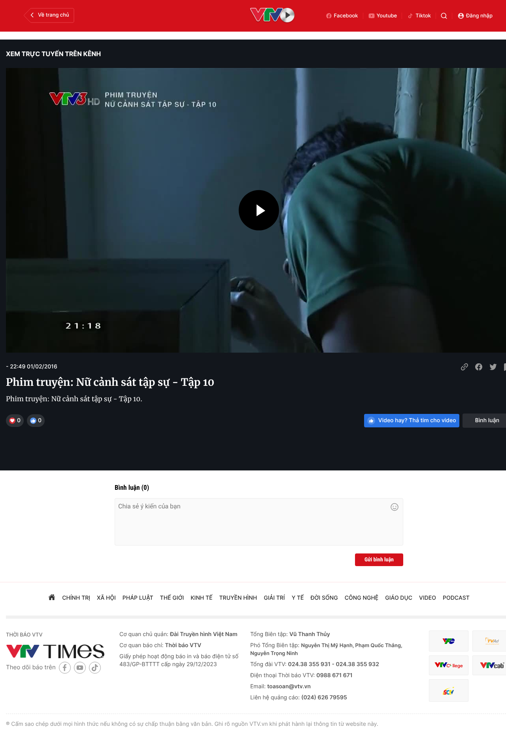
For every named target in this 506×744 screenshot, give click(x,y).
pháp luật (138, 598)
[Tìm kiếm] (444, 16)
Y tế (298, 598)
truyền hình (238, 598)
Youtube (387, 16)
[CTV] (448, 665)
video (427, 598)
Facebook (346, 16)
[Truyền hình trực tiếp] (272, 16)
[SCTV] (448, 690)
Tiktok (423, 16)
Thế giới (172, 598)
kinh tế (201, 598)
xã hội (106, 598)
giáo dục (398, 598)
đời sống (324, 598)
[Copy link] (464, 367)
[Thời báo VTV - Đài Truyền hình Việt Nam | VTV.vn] (57, 651)
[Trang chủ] (51, 598)
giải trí (274, 598)
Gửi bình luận (379, 560)
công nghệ (361, 598)
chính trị (76, 598)
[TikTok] (95, 667)
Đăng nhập (479, 16)
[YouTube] (80, 667)
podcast (456, 598)
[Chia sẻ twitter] (493, 367)
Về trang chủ (53, 15)
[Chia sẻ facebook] (478, 367)
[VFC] (448, 641)
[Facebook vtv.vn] (65, 667)
